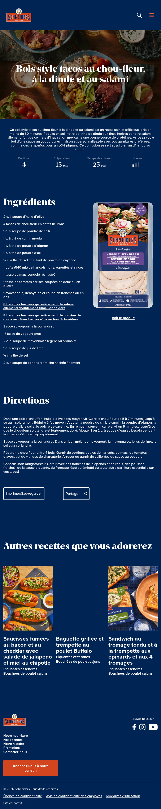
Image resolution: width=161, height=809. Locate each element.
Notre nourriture (15, 735)
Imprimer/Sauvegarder (24, 493)
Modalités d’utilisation (123, 796)
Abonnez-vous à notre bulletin (31, 768)
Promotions (12, 747)
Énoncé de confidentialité (22, 796)
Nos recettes (13, 739)
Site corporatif (12, 803)
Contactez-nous (15, 751)
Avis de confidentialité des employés (74, 796)
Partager (73, 493)
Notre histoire (13, 743)
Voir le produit (123, 318)
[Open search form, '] (139, 15)
